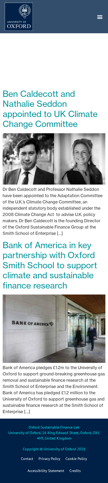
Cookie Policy (76, 458)
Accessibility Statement (46, 470)
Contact (27, 458)
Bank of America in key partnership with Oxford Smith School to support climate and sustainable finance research (50, 265)
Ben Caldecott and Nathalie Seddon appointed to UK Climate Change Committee (50, 108)
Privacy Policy (49, 458)
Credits (75, 470)
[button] (100, 16)
